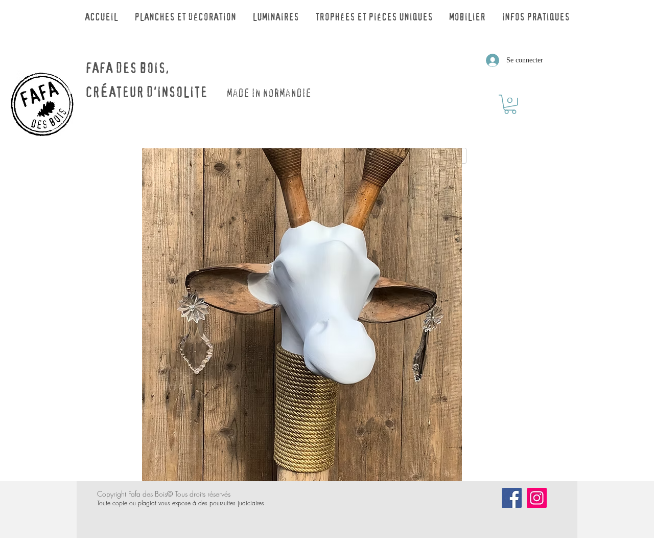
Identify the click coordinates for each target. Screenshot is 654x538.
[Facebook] (512, 498)
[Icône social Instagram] (537, 498)
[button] (510, 104)
